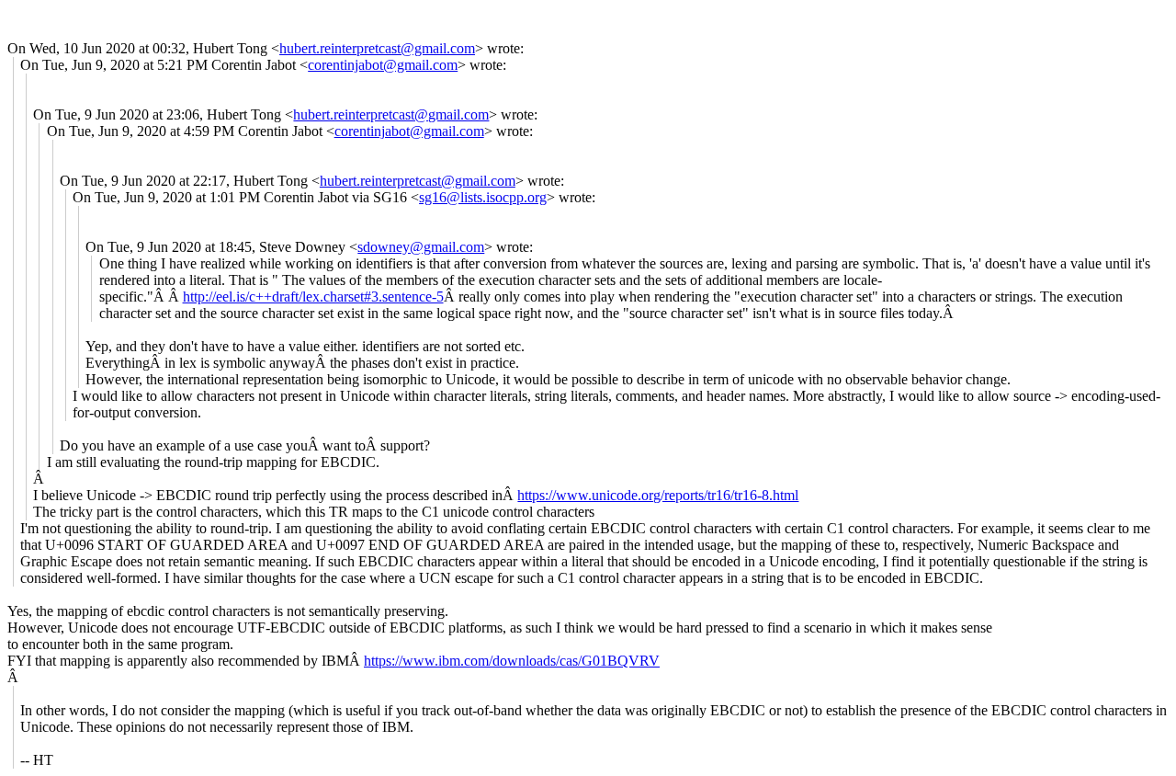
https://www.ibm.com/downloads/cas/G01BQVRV (512, 660)
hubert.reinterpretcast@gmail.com (377, 48)
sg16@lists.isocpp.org (483, 197)
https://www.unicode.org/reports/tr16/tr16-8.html (657, 495)
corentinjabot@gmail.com (383, 65)
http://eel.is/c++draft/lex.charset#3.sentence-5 (313, 296)
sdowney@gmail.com (420, 247)
